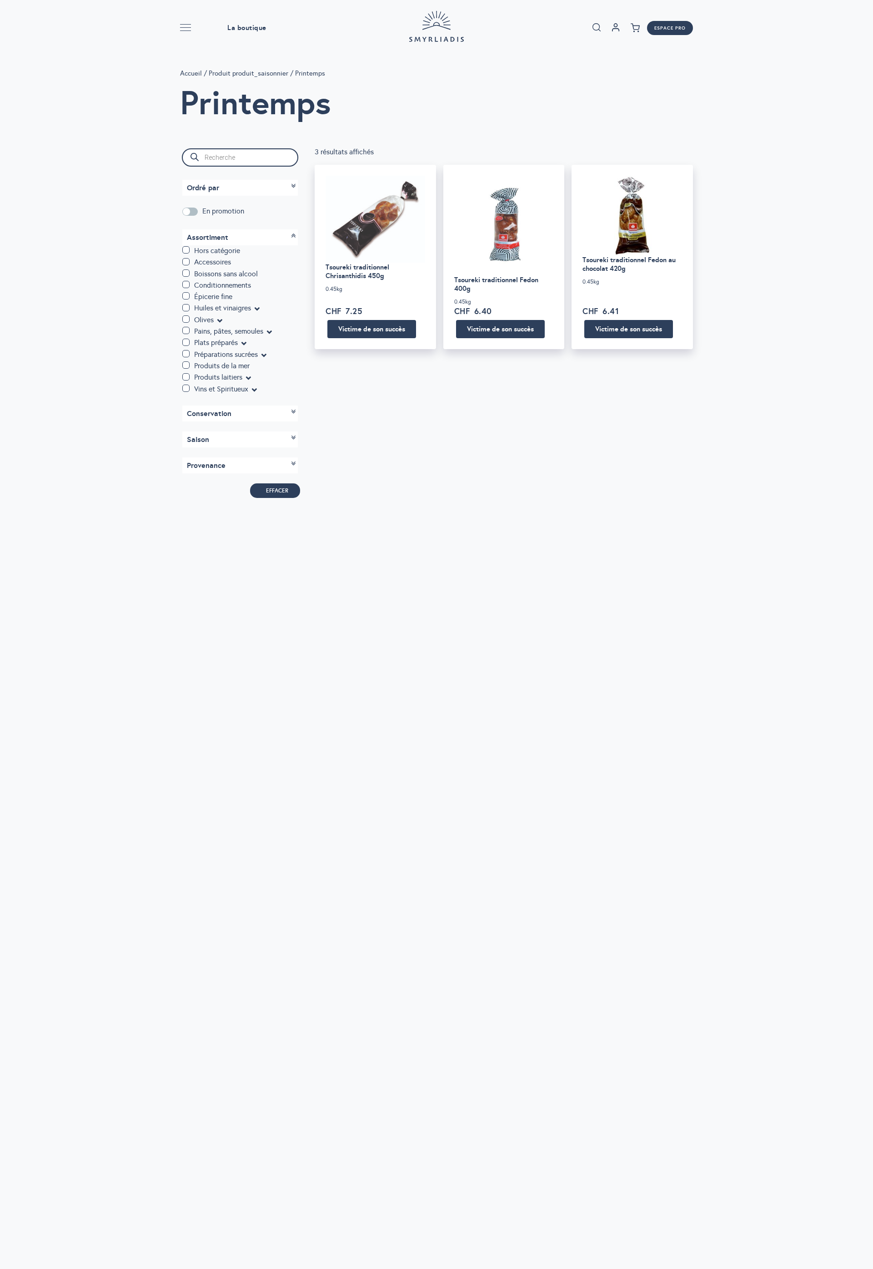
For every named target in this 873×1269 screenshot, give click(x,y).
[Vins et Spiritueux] (186, 388)
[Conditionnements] (186, 284)
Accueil (191, 73)
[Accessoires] (186, 261)
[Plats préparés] (186, 342)
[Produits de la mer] (186, 365)
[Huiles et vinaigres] (186, 307)
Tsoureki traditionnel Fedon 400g (496, 284)
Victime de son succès (371, 329)
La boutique (246, 27)
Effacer (277, 490)
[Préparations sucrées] (186, 353)
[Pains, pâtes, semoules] (186, 330)
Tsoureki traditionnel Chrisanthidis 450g (357, 271)
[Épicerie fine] (186, 295)
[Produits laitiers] (186, 377)
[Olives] (186, 319)
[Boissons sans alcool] (186, 273)
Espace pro (670, 28)
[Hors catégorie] (186, 250)
